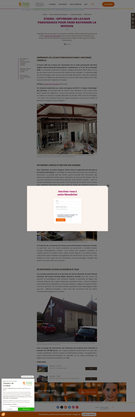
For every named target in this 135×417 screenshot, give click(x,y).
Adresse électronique (61, 206)
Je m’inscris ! (60, 220)
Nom (57, 200)
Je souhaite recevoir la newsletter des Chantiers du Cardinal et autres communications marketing (67, 215)
